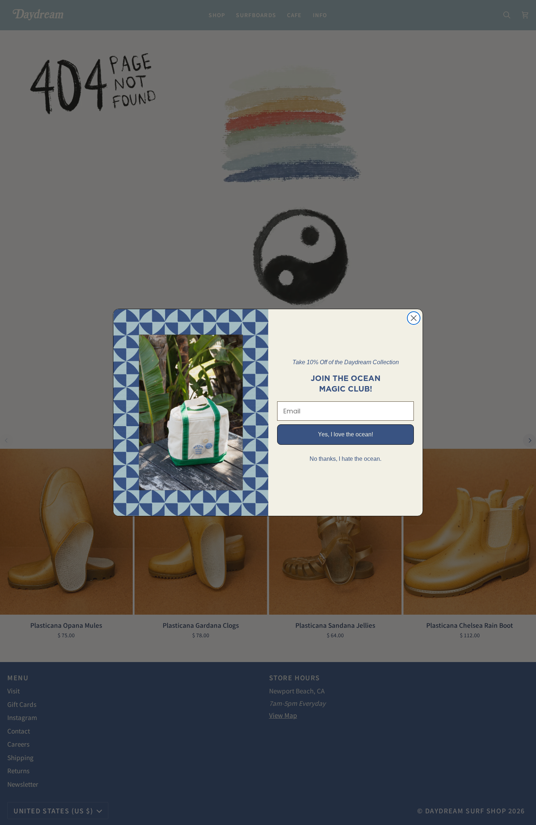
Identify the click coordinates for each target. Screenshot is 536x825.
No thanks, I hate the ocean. (345, 459)
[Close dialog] (413, 318)
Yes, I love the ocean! (345, 434)
